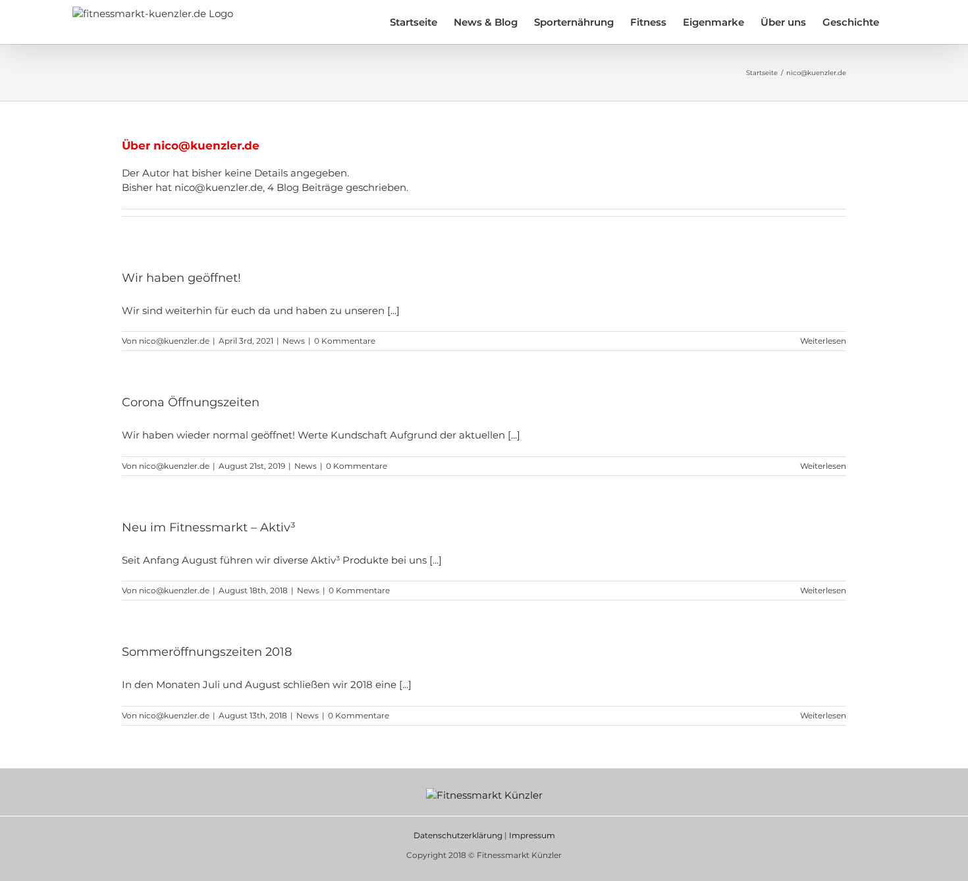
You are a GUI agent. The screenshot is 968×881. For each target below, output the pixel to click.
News (293, 341)
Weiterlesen (823, 341)
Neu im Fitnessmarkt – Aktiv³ (209, 527)
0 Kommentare (344, 341)
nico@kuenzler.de (174, 341)
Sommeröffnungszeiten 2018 (207, 652)
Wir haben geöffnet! (181, 278)
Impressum (532, 835)
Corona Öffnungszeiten (190, 402)
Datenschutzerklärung (458, 835)
